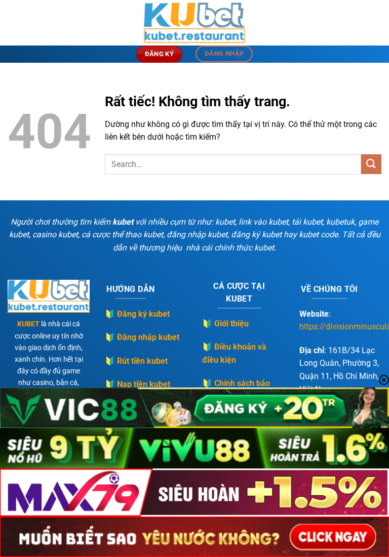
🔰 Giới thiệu (225, 323)
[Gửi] (371, 164)
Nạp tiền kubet (143, 384)
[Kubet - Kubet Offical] (194, 23)
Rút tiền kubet (142, 361)
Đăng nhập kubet (148, 337)
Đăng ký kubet (143, 314)
